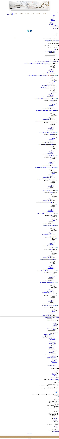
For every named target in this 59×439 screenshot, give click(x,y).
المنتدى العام (53, 351)
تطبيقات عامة (53, 20)
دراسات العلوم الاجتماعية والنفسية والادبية (47, 336)
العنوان (58, 61)
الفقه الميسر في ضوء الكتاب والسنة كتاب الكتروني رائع (46, 270)
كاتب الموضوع (54, 61)
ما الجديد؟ (11, 12)
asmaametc (51, 192)
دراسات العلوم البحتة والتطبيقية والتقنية (47, 337)
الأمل (52, 77)
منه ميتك (51, 203)
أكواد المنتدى (55, 418)
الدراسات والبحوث (52, 333)
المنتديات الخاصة (54, 362)
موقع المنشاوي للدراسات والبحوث (52, 328)
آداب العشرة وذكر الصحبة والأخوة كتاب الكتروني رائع (47, 144)
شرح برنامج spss (51, 348)
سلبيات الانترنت (51, 352)
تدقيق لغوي (53, 360)
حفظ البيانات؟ (46, 4)
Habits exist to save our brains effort (49, 225)
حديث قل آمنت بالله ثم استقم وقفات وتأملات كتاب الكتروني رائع (45, 98)
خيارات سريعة (53, 21)
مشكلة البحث (53, 342)
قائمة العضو (51, 19)
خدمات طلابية (53, 361)
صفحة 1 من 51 (56, 40)
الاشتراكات (55, 324)
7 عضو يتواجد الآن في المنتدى (54, 379)
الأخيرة (48, 40)
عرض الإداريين (51, 23)
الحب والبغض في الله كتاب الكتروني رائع (49, 293)
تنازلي (55, 392)
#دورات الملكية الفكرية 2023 (47, 190)
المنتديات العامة (54, 350)
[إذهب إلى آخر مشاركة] (46, 73)
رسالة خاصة (51, 71)
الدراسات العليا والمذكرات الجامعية (48, 334)
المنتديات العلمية (54, 332)
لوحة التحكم (55, 322)
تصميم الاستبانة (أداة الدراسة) (51, 345)
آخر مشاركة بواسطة (42, 61)
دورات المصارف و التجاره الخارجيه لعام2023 (44, 213)
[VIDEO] (55, 420)
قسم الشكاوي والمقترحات (51, 365)
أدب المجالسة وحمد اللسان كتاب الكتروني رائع (48, 282)
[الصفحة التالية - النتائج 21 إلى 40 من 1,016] (50, 40)
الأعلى (48, 320)
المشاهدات (47, 61)
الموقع (54, 329)
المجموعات (51, 17)
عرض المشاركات (46, 56)
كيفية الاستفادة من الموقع (51, 330)
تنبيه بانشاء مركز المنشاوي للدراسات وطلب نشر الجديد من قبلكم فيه (36, 63)
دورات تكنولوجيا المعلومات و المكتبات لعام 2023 (44, 202)
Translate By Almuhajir (55, 431)
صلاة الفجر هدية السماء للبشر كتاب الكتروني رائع (47, 132)
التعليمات (54, 15)
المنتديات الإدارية (54, 363)
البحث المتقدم (55, 28)
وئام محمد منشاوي (54, 373)
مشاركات (50, 61)
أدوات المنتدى (55, 49)
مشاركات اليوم (51, 22)
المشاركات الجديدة (10, 14)
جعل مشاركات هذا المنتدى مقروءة (50, 51)
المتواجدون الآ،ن (51, 24)
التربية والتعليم (53, 355)
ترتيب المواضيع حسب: (55, 387)
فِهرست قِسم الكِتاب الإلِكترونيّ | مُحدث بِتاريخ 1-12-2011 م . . (37, 75)
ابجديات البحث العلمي (52, 340)
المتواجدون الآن (55, 325)
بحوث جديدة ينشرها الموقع (51, 331)
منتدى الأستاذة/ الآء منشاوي (51, 357)
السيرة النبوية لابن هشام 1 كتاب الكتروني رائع (48, 87)
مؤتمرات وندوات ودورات (51, 338)
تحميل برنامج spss (51, 347)
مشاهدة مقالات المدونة (50, 72)
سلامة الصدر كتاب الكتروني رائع (50, 155)
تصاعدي (55, 391)
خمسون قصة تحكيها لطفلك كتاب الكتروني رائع (48, 259)
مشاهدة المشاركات (50, 70)
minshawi (51, 64)
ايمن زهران (55, 375)
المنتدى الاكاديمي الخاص (53, 356)
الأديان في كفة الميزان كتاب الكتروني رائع (49, 305)
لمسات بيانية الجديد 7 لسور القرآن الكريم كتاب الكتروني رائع (45, 167)
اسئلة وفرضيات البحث (52, 343)
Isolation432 (51, 237)
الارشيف (54, 364)
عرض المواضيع (52, 56)
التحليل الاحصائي (52, 346)
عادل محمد (51, 88)
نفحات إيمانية (53, 353)
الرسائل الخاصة (54, 323)
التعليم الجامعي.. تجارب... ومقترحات (50, 354)
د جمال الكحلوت (54, 374)
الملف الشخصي (51, 69)
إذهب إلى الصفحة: (54, 41)
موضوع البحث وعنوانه (52, 341)
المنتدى (12, 13)
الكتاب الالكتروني (52, 339)
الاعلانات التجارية (54, 359)
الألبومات (52, 18)
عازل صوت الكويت (53, 247)
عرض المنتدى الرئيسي (52, 52)
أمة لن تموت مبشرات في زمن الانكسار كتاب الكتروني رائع (46, 110)
